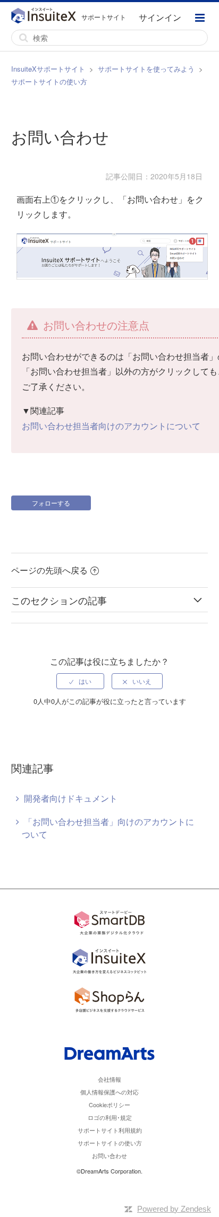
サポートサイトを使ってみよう (146, 69)
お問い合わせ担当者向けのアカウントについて (111, 426)
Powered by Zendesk (174, 1208)
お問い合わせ (109, 1155)
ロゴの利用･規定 (110, 1117)
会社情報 (109, 1079)
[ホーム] (46, 17)
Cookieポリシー (109, 1104)
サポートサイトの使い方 (49, 81)
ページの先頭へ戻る (49, 570)
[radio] (80, 681)
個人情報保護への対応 (109, 1092)
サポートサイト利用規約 (110, 1130)
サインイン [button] (160, 17)
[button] (200, 19)
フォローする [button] (51, 502)
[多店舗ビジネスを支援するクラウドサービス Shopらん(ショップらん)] (109, 1001)
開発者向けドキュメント (70, 798)
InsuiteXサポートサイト (48, 69)
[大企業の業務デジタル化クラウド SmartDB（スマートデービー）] (109, 924)
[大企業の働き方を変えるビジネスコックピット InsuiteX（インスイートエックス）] (109, 963)
